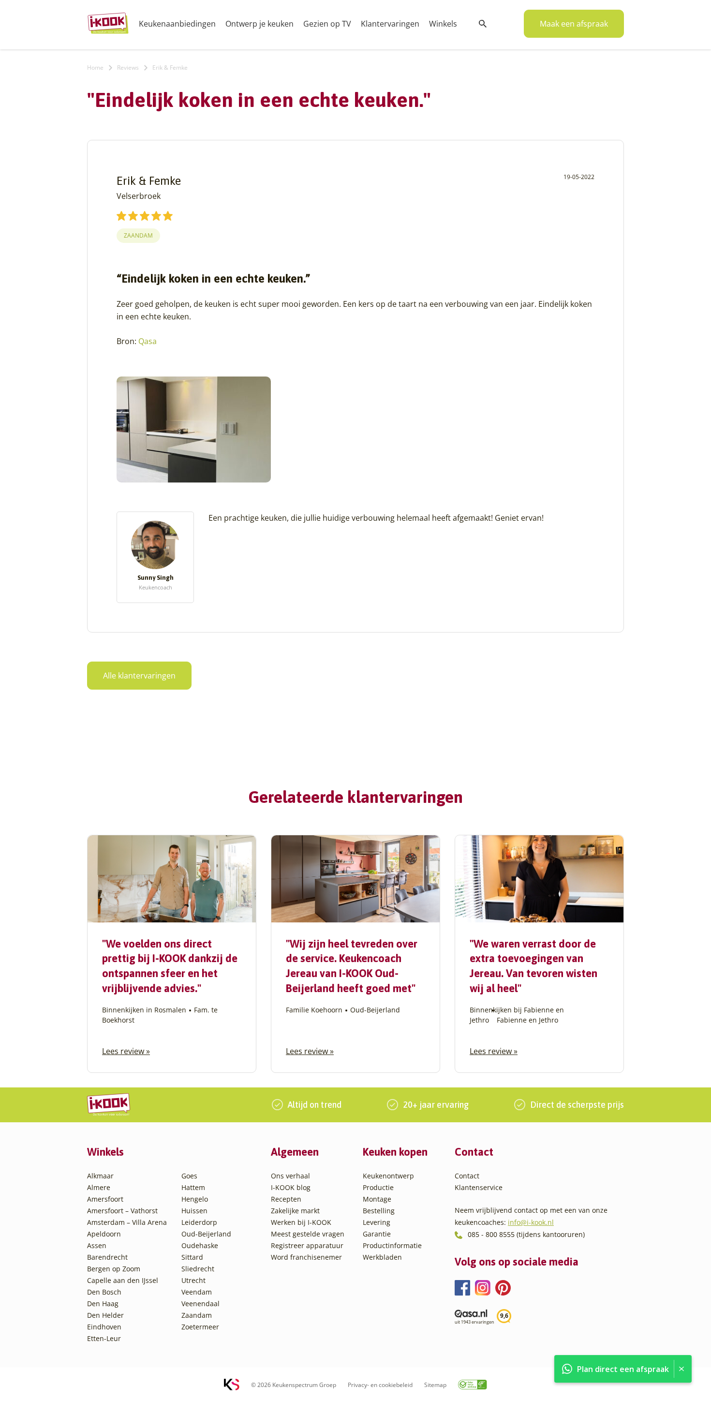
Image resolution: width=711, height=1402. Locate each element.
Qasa (147, 341)
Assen (96, 1245)
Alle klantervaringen (139, 675)
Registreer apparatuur (307, 1245)
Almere (98, 1187)
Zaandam (138, 235)
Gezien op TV (327, 23)
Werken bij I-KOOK (301, 1222)
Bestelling (379, 1210)
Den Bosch (104, 1291)
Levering (376, 1222)
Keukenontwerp (388, 1175)
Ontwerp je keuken (259, 23)
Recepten (286, 1199)
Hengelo (194, 1199)
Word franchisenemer (306, 1257)
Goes (189, 1175)
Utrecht (193, 1280)
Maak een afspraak (574, 23)
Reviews (128, 67)
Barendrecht (107, 1257)
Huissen (194, 1210)
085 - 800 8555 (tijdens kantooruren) (526, 1234)
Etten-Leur (104, 1338)
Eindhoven (104, 1326)
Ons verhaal (290, 1175)
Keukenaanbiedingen (177, 23)
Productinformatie (392, 1245)
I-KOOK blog (291, 1187)
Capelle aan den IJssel (122, 1280)
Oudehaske (199, 1245)
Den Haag (102, 1303)
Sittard (192, 1257)
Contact (467, 1175)
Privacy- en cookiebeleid (380, 1385)
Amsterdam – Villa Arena (127, 1222)
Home (95, 67)
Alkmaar (100, 1175)
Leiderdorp (199, 1222)
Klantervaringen (390, 23)
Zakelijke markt (295, 1210)
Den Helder (105, 1315)
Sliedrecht (197, 1268)
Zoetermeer (200, 1326)
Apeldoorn (104, 1233)
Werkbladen (382, 1257)
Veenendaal (200, 1303)
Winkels (443, 23)
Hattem (193, 1187)
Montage (377, 1199)
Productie (378, 1187)
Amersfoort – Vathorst (122, 1210)
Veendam (196, 1291)
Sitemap (435, 1385)
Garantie (377, 1233)
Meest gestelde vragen (307, 1233)
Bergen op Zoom (113, 1268)
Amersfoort (105, 1199)
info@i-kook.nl (531, 1222)
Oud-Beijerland (206, 1233)
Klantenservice (479, 1187)
